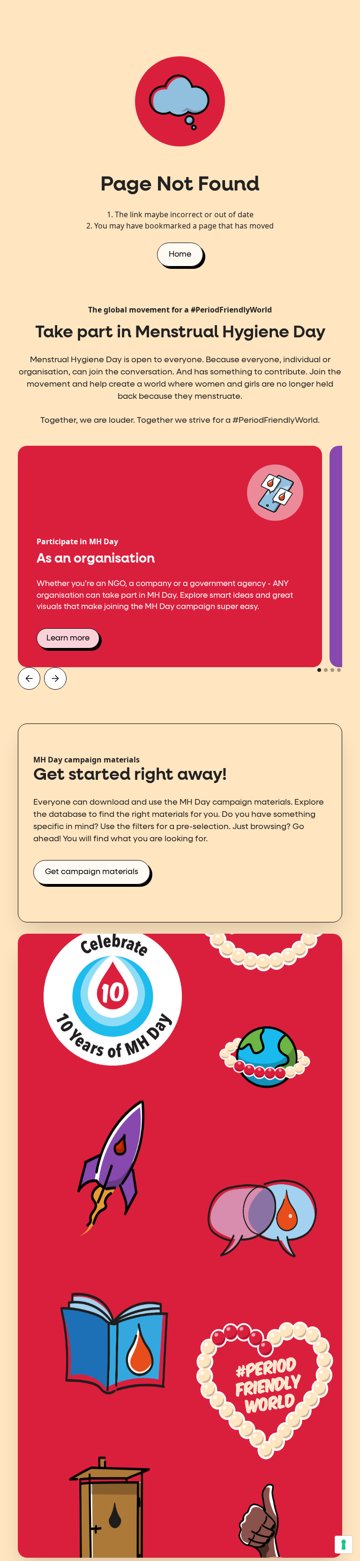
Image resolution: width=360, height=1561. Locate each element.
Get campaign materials (91, 872)
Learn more (68, 638)
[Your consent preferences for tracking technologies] (343, 1544)
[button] (29, 678)
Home (180, 255)
